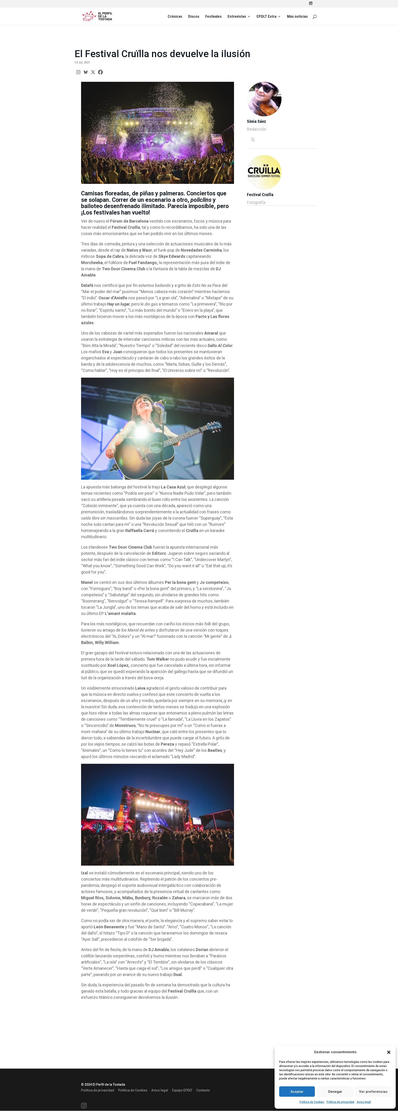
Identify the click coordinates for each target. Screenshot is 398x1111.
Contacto (203, 1090)
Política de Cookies (312, 1102)
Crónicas (175, 17)
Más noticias (297, 17)
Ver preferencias (373, 1092)
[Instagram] (78, 72)
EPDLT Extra (266, 17)
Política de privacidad (340, 1102)
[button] (388, 1052)
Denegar (335, 1092)
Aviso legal (364, 1102)
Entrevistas (237, 17)
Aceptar (297, 1092)
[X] (93, 72)
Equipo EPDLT (182, 1090)
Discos (193, 17)
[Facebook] (100, 72)
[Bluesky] (85, 72)
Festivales (213, 17)
